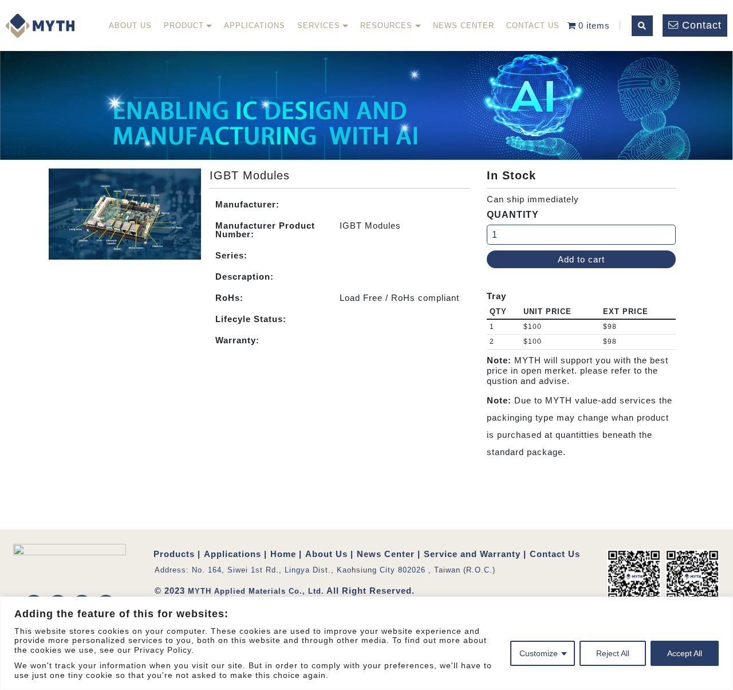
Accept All (684, 653)
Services (318, 25)
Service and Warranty (472, 554)
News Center (463, 25)
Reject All (612, 653)
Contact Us (532, 25)
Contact (702, 25)
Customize (538, 653)
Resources (386, 25)
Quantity (513, 214)
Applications (254, 25)
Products (174, 554)
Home (283, 554)
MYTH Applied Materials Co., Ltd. (256, 591)
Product (184, 25)
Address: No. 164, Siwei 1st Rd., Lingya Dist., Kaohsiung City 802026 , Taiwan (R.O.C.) (325, 570)
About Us (130, 25)
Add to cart (581, 259)
